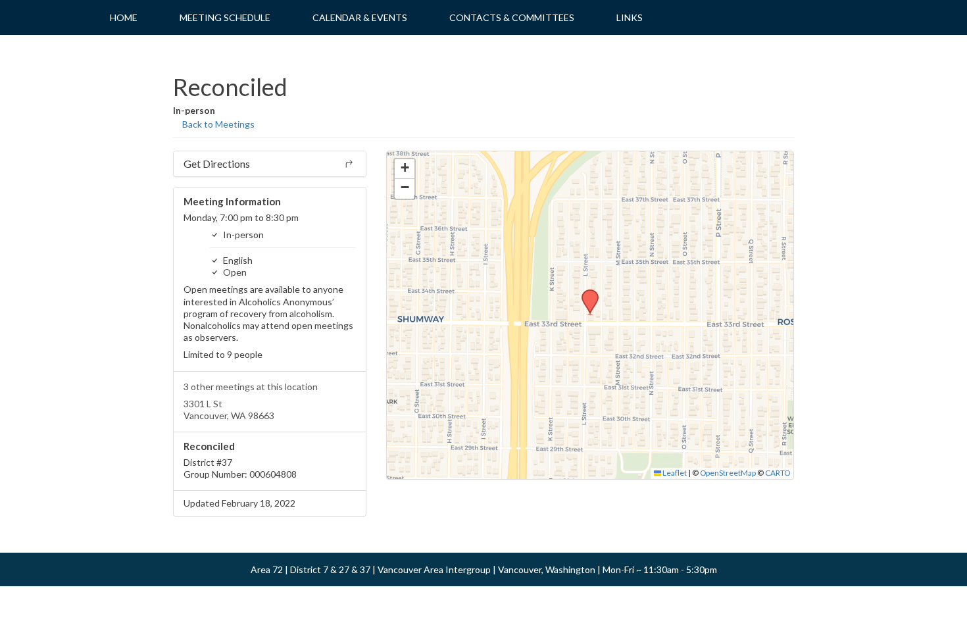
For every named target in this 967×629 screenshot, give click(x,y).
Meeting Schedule (225, 17)
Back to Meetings (217, 124)
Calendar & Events (359, 17)
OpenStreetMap (728, 473)
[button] (585, 293)
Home (123, 17)
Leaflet (674, 473)
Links (629, 17)
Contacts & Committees (511, 17)
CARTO (777, 473)
